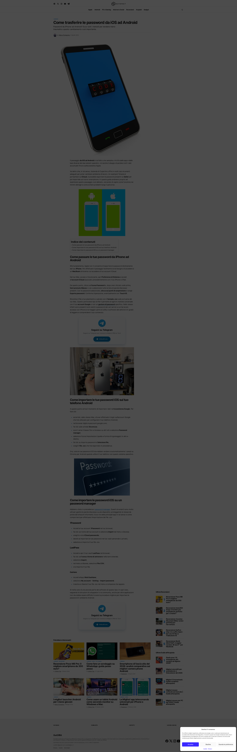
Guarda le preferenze (226, 744)
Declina (208, 744)
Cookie (205, 748)
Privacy (210, 748)
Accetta (190, 744)
